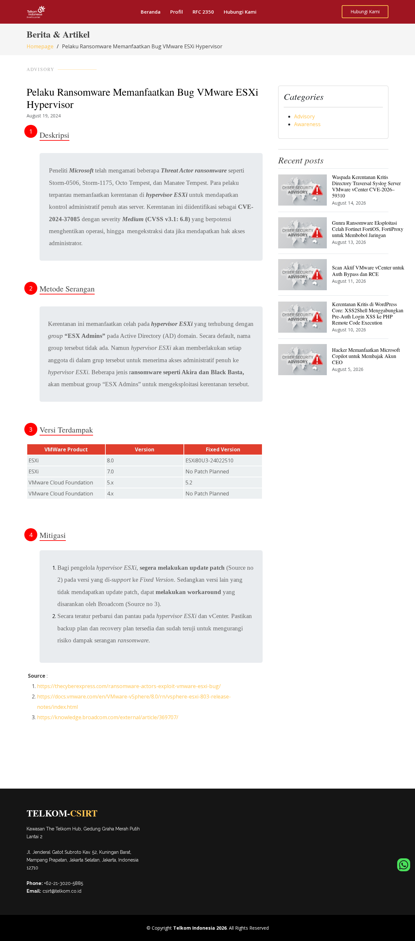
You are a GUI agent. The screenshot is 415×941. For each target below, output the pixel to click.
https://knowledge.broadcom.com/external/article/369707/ (107, 717)
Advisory (304, 116)
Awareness (307, 124)
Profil (176, 11)
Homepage (40, 46)
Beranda (150, 11)
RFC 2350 (203, 11)
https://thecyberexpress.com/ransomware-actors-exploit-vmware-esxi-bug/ (129, 686)
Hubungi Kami (240, 11)
